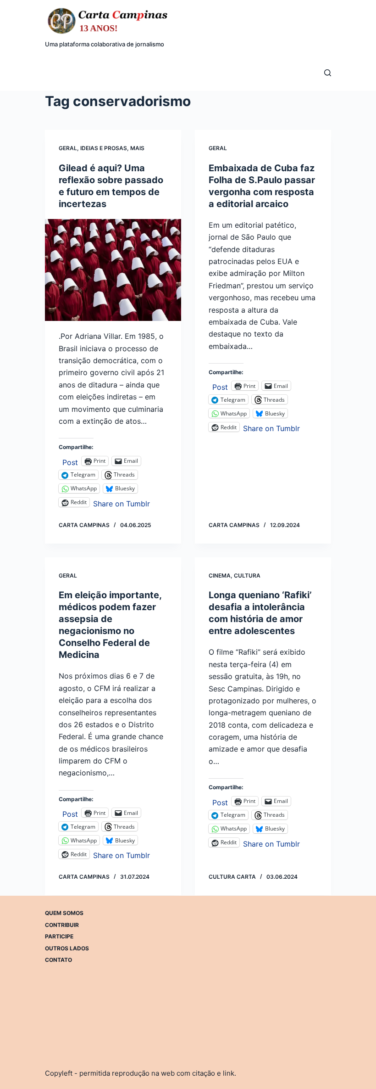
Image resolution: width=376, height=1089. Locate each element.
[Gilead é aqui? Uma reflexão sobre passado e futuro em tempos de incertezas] (113, 270)
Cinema (220, 575)
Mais (137, 148)
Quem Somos (64, 912)
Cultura (247, 575)
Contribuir (62, 924)
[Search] (327, 72)
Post (70, 461)
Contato (58, 959)
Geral (68, 148)
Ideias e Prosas (103, 148)
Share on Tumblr (121, 502)
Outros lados (67, 947)
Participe (59, 936)
